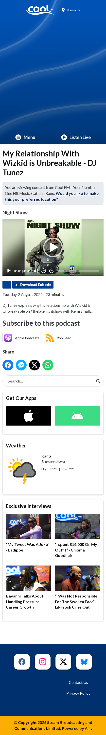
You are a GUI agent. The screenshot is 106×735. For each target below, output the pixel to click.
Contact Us (78, 682)
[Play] (8, 270)
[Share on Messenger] (21, 365)
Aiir (88, 728)
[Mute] (35, 270)
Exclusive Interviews (28, 506)
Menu (29, 137)
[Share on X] (34, 365)
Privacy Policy (78, 693)
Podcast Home (6, 285)
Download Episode (35, 284)
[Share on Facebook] (7, 365)
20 (44, 271)
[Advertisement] (53, 75)
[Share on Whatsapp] (47, 365)
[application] (53, 247)
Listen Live (80, 137)
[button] (53, 247)
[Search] (98, 381)
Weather (16, 445)
